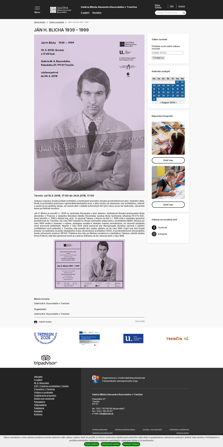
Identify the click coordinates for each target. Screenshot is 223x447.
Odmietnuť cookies (110, 444)
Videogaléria (40, 405)
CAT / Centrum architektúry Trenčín (51, 386)
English (181, 6)
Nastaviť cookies (131, 444)
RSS (172, 6)
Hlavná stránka (39, 22)
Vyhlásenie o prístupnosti (179, 429)
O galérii (85, 12)
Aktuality (38, 376)
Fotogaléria (39, 402)
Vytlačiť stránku (45, 322)
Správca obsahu (183, 433)
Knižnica (38, 414)
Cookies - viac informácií (152, 429)
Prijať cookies (91, 444)
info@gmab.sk (106, 413)
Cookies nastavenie (99, 429)
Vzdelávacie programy (45, 395)
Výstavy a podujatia (56, 22)
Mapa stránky (158, 6)
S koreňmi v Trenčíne (44, 389)
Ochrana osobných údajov (125, 429)
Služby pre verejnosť (44, 398)
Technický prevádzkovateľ (102, 433)
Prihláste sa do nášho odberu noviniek (166, 47)
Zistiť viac (168, 160)
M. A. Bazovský (41, 383)
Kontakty (96, 12)
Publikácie (39, 408)
